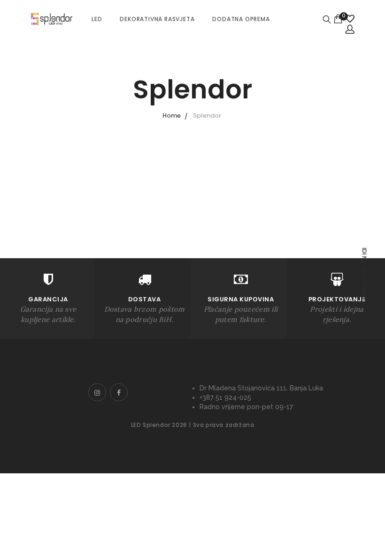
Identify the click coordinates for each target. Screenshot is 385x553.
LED (97, 19)
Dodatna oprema (241, 19)
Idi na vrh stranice (364, 275)
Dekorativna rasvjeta (157, 19)
